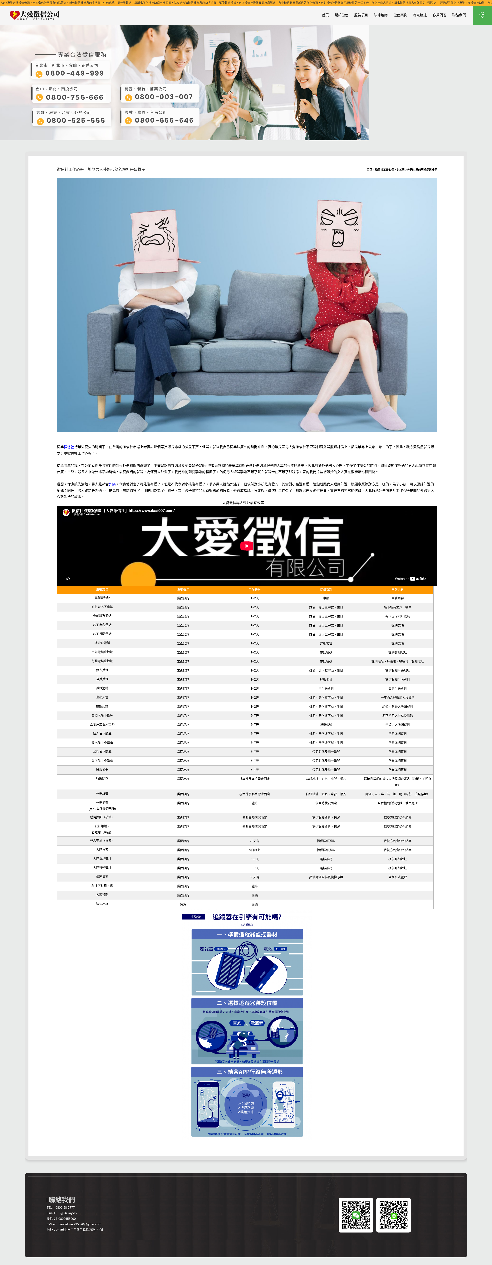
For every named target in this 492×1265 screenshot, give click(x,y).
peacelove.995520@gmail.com (80, 1224)
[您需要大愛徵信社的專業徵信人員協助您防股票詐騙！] (35, 15)
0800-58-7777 (65, 1207)
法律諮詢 (381, 15)
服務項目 (361, 15)
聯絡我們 (459, 15)
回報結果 (397, 589)
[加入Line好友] (482, 15)
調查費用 (183, 589)
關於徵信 (341, 15)
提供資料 (326, 589)
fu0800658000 (66, 1218)
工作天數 (254, 589)
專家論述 (420, 15)
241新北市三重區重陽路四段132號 (79, 1230)
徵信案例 (400, 15)
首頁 (325, 15)
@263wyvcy (68, 1213)
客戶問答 (439, 15)
